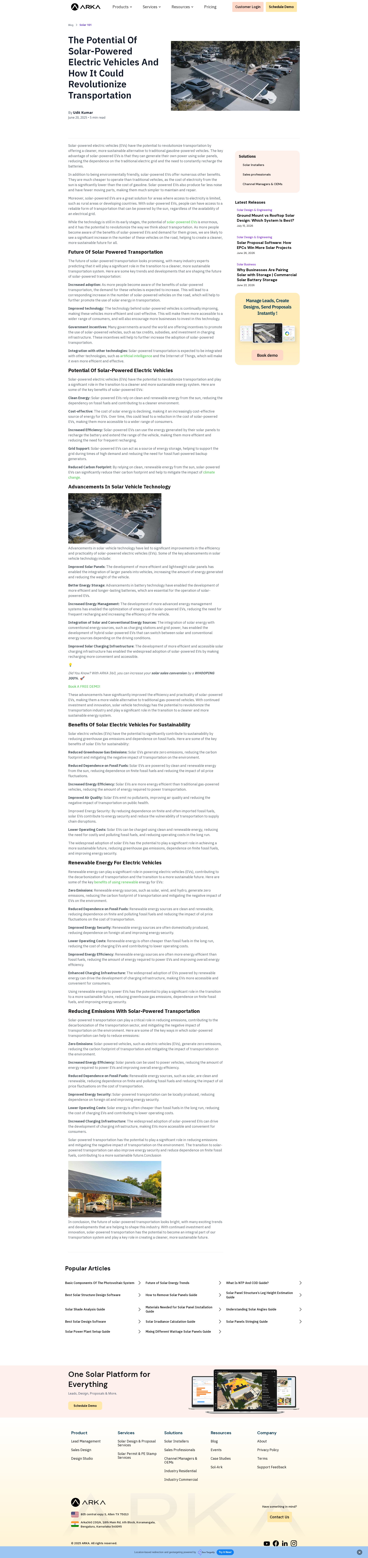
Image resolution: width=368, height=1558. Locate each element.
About (262, 1441)
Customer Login (247, 7)
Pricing (210, 6)
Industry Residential (180, 1471)
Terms (262, 1458)
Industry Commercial (181, 1480)
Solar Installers (176, 1441)
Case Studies (221, 1458)
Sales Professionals (179, 1450)
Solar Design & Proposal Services (137, 1443)
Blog (214, 1441)
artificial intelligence (136, 356)
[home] (85, 7)
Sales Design (81, 1450)
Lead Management (86, 1441)
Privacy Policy (268, 1450)
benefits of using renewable (116, 882)
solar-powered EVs (182, 222)
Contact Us (279, 1516)
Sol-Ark (217, 1467)
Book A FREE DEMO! (84, 686)
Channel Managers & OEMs (180, 1460)
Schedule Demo (281, 7)
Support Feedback (271, 1467)
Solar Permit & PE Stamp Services (137, 1456)
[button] (122, 7)
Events (216, 1450)
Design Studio (82, 1458)
